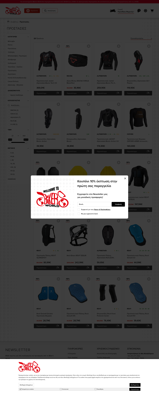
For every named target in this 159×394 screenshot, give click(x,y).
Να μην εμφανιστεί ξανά (89, 214)
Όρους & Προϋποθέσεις (102, 209)
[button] (125, 178)
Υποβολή (118, 204)
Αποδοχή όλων (135, 385)
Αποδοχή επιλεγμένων (26, 385)
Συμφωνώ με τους (95, 209)
